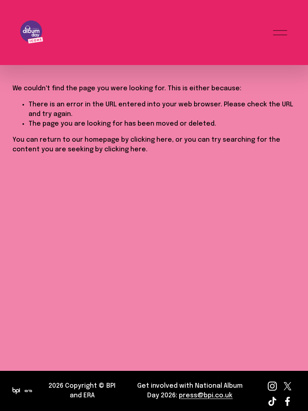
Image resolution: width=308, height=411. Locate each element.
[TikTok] (272, 401)
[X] (287, 386)
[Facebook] (287, 401)
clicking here (151, 139)
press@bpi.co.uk (206, 395)
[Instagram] (272, 386)
